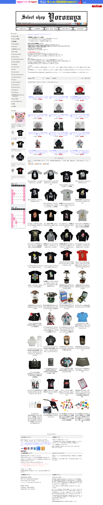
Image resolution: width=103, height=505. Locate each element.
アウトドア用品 (16, 38)
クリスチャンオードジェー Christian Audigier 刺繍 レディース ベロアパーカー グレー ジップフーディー (38, 116)
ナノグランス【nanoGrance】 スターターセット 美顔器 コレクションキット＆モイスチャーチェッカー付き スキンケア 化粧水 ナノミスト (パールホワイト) (35, 418)
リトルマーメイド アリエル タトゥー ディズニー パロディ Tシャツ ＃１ (18, 177)
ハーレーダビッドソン (17, 101)
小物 (14, 103)
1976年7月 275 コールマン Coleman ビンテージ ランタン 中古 (35, 307)
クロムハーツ (15, 89)
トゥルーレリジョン (17, 77)
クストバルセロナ (16, 61)
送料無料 (54, 78)
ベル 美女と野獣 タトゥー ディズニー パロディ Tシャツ (50, 225)
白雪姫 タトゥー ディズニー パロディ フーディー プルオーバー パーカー (50, 245)
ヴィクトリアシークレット (18, 74)
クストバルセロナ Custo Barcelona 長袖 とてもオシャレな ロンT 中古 (66, 370)
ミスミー (14, 79)
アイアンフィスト (16, 87)
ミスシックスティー (17, 82)
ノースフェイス (16, 66)
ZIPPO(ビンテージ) (17, 49)
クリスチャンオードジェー (18, 59)
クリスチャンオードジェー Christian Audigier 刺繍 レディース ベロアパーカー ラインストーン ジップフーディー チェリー (80, 116)
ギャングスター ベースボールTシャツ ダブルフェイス (51, 182)
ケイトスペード (16, 71)
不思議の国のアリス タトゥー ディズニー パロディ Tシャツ (82, 201)
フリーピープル (16, 84)
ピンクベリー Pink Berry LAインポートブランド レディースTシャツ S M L (35, 392)
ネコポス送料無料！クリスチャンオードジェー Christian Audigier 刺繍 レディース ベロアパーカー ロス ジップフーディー (80, 98)
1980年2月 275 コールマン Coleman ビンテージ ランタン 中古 (82, 286)
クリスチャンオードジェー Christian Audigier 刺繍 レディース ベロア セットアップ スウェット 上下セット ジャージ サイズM (59, 134)
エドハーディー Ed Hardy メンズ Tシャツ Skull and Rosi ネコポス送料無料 (82, 225)
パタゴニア (15, 64)
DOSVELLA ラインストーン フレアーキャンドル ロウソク (82, 348)
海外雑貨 (14, 41)
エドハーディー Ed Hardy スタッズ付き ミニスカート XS (82, 370)
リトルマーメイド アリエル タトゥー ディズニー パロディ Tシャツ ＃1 (66, 263)
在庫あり (48, 78)
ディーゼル (15, 51)
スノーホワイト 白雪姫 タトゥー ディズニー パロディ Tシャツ (66, 225)
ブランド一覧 (15, 36)
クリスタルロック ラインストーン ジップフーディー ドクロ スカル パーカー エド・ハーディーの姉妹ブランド (66, 330)
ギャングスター (16, 43)
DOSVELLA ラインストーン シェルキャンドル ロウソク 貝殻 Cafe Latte (66, 348)
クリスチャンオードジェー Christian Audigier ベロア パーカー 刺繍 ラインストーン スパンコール (38, 134)
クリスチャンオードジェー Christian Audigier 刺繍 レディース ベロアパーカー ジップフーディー (58, 116)
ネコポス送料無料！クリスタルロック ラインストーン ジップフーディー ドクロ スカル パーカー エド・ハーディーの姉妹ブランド (80, 152)
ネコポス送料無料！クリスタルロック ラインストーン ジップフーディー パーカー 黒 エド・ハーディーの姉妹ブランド (59, 152)
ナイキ (14, 69)
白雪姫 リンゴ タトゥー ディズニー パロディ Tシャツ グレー (67, 205)
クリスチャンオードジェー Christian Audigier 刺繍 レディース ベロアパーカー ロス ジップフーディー (59, 98)
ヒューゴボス (15, 98)
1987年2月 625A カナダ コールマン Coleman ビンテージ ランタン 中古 (66, 286)
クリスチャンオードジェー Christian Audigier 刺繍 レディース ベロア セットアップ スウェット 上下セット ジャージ (80, 134)
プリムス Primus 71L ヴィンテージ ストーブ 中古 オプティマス (66, 307)
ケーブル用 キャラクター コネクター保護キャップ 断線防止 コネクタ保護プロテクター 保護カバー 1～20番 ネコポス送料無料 (67, 417)
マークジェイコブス (17, 54)
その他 (14, 106)
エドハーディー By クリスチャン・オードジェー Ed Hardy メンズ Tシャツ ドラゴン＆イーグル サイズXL (82, 265)
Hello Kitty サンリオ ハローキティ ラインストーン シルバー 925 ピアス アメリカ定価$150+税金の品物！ (83, 393)
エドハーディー (16, 56)
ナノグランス (15, 92)
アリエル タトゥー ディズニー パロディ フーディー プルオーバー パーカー (82, 245)
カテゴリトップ (30, 34)
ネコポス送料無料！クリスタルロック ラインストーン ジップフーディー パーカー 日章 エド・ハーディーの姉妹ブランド (38, 152)
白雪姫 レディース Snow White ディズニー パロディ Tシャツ (51, 392)
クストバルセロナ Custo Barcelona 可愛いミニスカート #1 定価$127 (35, 325)
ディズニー (15, 46)
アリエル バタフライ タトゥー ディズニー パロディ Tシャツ (34, 225)
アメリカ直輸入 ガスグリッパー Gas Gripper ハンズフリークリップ (50, 415)
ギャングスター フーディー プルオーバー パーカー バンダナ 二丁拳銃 (18, 164)
